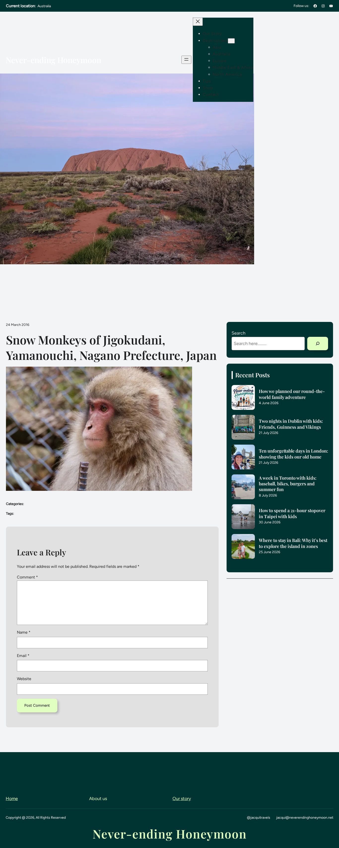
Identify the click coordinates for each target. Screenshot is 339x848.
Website (24, 678)
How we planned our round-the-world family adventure (292, 394)
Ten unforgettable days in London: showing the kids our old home (293, 454)
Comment (27, 577)
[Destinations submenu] (231, 40)
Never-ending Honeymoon (53, 59)
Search (238, 333)
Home (12, 798)
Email (23, 655)
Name (24, 632)
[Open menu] (186, 60)
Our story (181, 798)
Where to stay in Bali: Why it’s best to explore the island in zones (293, 543)
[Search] (317, 343)
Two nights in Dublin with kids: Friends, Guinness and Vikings (291, 424)
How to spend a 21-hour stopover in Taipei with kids (292, 513)
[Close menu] (198, 22)
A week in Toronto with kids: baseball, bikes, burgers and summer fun (287, 484)
